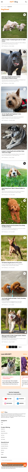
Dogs (5, 6)
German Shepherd (4, 444)
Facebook (21, 398)
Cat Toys (2, 435)
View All (25, 354)
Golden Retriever (4, 448)
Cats (2, 424)
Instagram (9, 403)
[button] (26, 372)
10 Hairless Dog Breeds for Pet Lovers (12, 262)
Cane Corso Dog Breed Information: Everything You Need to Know (11, 77)
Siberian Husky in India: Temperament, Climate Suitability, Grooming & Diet (14, 336)
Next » (20, 347)
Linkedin (21, 403)
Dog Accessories (4, 433)
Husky (2, 454)
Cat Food (2, 437)
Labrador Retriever (4, 446)
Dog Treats (3, 431)
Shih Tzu (2, 450)
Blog (2, 6)
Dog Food (3, 429)
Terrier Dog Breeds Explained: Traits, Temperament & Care (11, 114)
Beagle (2, 452)
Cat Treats (3, 439)
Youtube (9, 398)
